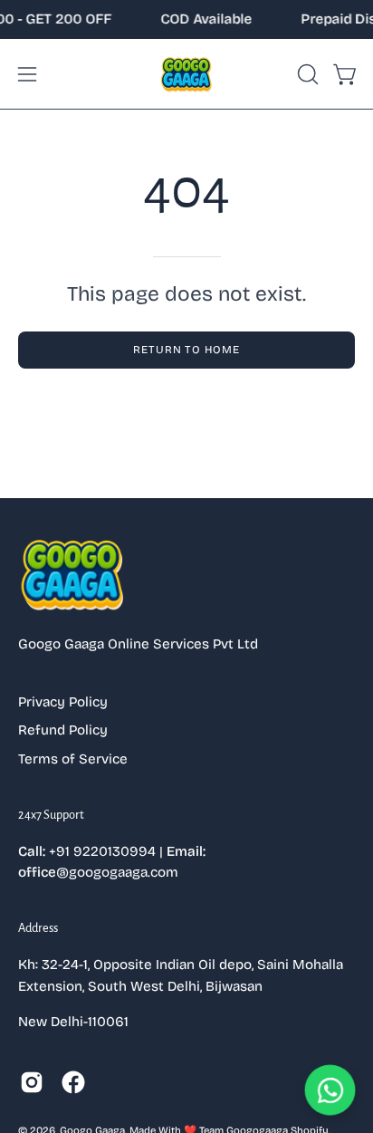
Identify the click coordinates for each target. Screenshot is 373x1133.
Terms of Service (73, 759)
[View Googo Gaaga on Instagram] (31, 1082)
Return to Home (186, 349)
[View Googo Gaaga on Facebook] (73, 1082)
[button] (306, 74)
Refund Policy (63, 730)
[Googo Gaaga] (186, 74)
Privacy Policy (63, 702)
